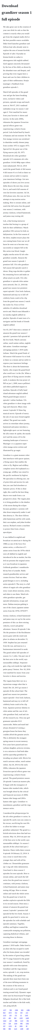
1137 (21, 1021)
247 (10, 1021)
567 (21, 1012)
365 (15, 1018)
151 (16, 1015)
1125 (15, 1029)
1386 (28, 1010)
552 (16, 1012)
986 (16, 1021)
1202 (27, 1023)
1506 (16, 1010)
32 (21, 1015)
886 (10, 1029)
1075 (10, 1012)
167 (4, 1026)
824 (4, 1012)
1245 (26, 1015)
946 (4, 1029)
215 (27, 1012)
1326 (15, 1023)
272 (4, 1018)
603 (22, 1010)
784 (27, 1021)
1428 (27, 1018)
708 (10, 1010)
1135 (4, 1015)
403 (10, 1018)
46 (15, 1026)
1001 (21, 1026)
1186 (21, 1029)
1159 (21, 1018)
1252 (10, 1026)
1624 (4, 1021)
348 (27, 1029)
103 (10, 1015)
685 (21, 1023)
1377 (4, 1010)
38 (26, 1026)
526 (10, 1023)
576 (4, 1023)
